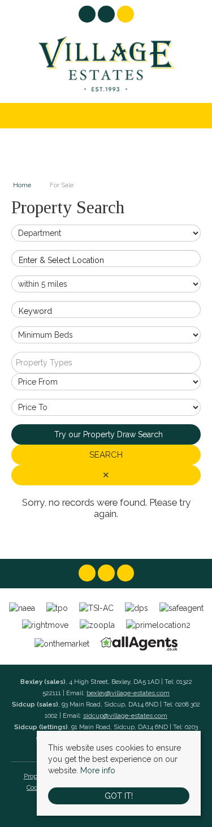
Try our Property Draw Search (106, 434)
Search (106, 455)
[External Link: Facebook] (88, 15)
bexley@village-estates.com (128, 693)
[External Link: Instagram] (107, 15)
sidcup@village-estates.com (125, 716)
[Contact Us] (125, 14)
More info (97, 770)
